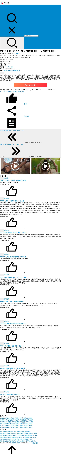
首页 (1, 5)
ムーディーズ (9, 67)
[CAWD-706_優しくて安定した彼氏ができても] (2, 178)
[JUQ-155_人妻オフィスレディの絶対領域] (2, 299)
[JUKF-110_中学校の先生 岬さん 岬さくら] (2, 343)
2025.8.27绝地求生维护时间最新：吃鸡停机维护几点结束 (16, 425)
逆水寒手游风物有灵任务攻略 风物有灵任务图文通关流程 (16, 439)
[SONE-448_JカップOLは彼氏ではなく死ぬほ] (2, 254)
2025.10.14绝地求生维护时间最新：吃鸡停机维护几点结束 (16, 422)
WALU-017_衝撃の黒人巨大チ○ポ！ (10, 394)
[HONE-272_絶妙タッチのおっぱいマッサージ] (2, 321)
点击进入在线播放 (30, 85)
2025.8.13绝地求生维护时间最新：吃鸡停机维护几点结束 (16, 427)
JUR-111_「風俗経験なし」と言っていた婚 (12, 368)
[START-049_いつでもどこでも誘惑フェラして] (2, 230)
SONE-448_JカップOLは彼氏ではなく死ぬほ (13, 257)
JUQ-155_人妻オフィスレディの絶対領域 (12, 301)
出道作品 (6, 70)
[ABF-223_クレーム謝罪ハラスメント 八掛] (2, 198)
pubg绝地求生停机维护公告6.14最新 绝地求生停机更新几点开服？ (18, 433)
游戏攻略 (2, 7)
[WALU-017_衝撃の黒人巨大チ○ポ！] (2, 392)
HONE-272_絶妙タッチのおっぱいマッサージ (13, 323)
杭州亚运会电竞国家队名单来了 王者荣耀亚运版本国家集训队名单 (18, 435)
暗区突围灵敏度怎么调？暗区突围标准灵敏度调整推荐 (15, 431)
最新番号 (16, 53)
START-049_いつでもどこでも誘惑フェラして (13, 232)
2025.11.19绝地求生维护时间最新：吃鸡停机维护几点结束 (16, 420)
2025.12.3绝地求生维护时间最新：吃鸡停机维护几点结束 (16, 418)
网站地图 (35, 443)
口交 (19, 70)
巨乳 (14, 70)
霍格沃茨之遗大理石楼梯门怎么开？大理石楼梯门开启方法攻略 (18, 441)
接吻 (16, 70)
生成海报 (26, 116)
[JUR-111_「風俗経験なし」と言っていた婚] (2, 366)
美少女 (11, 70)
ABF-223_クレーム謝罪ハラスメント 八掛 (12, 201)
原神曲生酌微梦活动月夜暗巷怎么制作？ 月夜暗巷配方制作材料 (18, 437)
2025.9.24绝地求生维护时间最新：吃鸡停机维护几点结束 (16, 423)
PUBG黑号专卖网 (15, 443)
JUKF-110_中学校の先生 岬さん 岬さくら (12, 346)
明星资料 (2, 11)
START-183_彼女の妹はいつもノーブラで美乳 (13, 277)
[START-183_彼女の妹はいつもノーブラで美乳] (2, 275)
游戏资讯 (2, 9)
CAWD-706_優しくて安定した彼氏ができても (13, 180)
